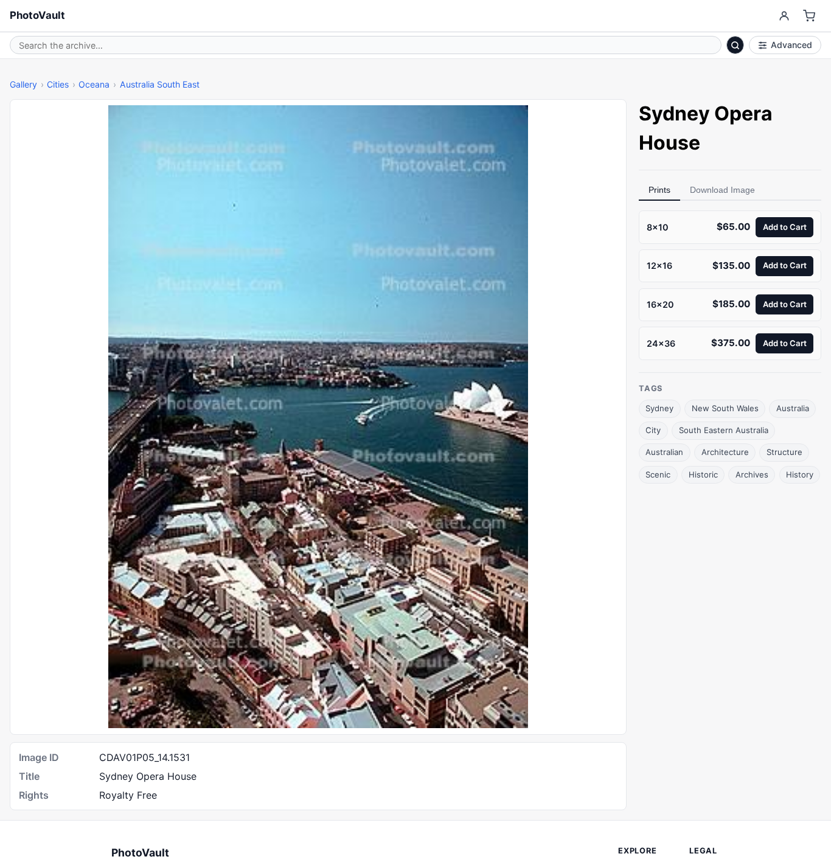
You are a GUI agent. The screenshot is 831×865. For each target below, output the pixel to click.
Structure (784, 452)
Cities (58, 84)
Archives (751, 474)
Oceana (94, 84)
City (653, 430)
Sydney (659, 408)
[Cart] (809, 16)
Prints (659, 190)
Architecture (725, 452)
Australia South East (160, 84)
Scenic (657, 474)
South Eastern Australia (723, 430)
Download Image (722, 190)
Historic (703, 474)
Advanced (791, 45)
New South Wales (725, 408)
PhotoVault (37, 15)
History (799, 474)
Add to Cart (785, 226)
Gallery (23, 84)
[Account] (784, 16)
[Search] (735, 45)
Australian (664, 452)
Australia (792, 408)
